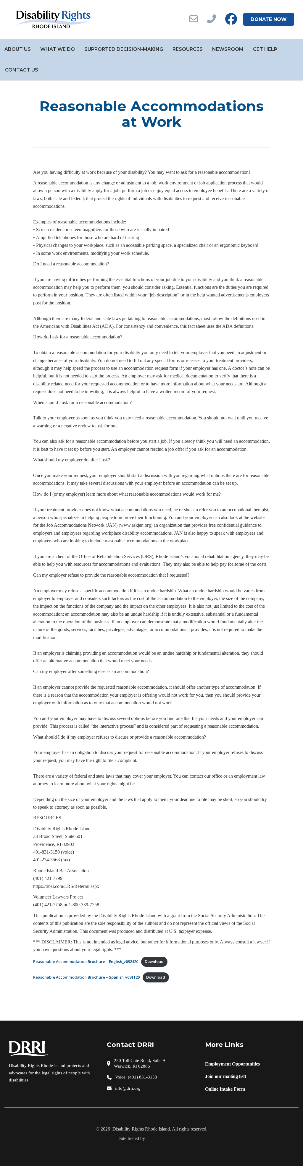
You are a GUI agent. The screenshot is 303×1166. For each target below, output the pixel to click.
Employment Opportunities (232, 1063)
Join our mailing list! (225, 1076)
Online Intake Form (225, 1089)
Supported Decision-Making (123, 49)
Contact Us (21, 70)
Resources (188, 49)
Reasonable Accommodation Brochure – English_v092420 (85, 961)
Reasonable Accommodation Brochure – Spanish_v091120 (86, 977)
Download (154, 961)
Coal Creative (165, 1138)
